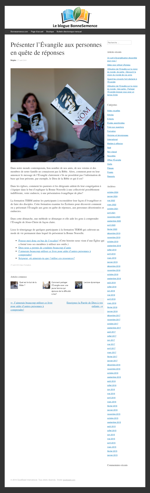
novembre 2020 (113, 216)
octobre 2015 (112, 418)
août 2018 (111, 282)
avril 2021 (111, 212)
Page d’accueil (37, 31)
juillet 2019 (111, 249)
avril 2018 (111, 299)
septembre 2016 (114, 377)
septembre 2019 (114, 245)
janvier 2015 (112, 455)
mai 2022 (111, 200)
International (112, 139)
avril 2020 (111, 225)
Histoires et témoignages (117, 135)
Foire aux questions (115, 127)
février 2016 (112, 405)
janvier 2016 (112, 409)
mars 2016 (111, 401)
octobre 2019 (112, 241)
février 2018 (112, 307)
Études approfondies (116, 122)
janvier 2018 (112, 311)
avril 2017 (111, 348)
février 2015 (112, 451)
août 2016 (111, 381)
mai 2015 (111, 438)
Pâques (110, 168)
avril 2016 (111, 397)
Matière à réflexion (115, 143)
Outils (109, 164)
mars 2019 (111, 257)
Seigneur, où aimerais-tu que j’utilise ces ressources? (46, 258)
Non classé (112, 151)
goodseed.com (69, 479)
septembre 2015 (114, 422)
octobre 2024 (112, 192)
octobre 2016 (112, 373)
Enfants (110, 118)
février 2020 (112, 229)
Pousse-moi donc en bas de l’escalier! (38, 240)
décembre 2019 (113, 233)
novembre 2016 (113, 368)
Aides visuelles (113, 110)
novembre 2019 (113, 237)
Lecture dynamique (92, 282)
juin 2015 (111, 434)
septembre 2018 (114, 278)
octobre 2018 (112, 274)
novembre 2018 (113, 270)
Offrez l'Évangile (114, 159)
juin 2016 (111, 389)
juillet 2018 (111, 286)
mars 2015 (111, 446)
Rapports (111, 176)
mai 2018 (111, 294)
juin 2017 (111, 340)
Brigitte (13, 60)
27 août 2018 (22, 60)
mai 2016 (111, 393)
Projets (110, 172)
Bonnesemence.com (19, 31)
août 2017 (111, 331)
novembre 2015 (113, 414)
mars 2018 (111, 303)
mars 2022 (111, 204)
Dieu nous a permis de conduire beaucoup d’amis (44, 247)
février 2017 (112, 356)
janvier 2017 (112, 360)
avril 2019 (111, 253)
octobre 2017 (112, 323)
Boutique (50, 31)
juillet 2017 (111, 336)
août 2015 (111, 426)
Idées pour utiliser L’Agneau (118, 64)
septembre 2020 (114, 221)
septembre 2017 (114, 327)
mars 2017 (111, 352)
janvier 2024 (112, 196)
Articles (110, 114)
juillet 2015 (111, 430)
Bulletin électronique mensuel (69, 31)
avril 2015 (111, 442)
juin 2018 (111, 290)
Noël (109, 147)
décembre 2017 (113, 315)
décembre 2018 (113, 266)
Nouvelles (111, 155)
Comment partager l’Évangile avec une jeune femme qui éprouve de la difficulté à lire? (61, 288)
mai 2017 (111, 344)
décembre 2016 (113, 364)
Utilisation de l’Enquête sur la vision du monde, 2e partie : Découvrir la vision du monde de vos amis (122, 71)
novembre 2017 (113, 319)
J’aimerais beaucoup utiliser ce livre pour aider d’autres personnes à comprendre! (31, 306)
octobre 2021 (112, 208)
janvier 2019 (112, 262)
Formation (27, 265)
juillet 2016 (111, 385)
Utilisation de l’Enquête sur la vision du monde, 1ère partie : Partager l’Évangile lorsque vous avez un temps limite (122, 90)
